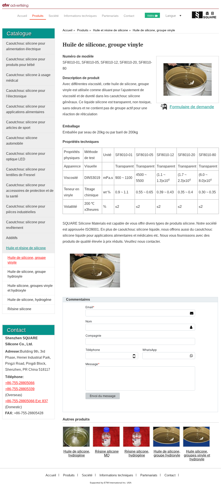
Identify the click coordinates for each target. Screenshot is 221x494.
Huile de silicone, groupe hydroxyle (167, 453)
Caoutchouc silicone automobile (21, 140)
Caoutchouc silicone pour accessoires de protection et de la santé (30, 190)
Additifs (11, 238)
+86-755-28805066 (20, 383)
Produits (82, 30)
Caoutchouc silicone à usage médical (28, 77)
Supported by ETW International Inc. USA (110, 482)
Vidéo (150, 15)
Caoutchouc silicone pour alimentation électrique (25, 46)
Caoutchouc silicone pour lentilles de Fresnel (25, 172)
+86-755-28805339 (20, 389)
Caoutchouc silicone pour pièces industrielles (25, 209)
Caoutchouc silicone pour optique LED (25, 156)
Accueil (67, 30)
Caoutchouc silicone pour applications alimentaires (25, 109)
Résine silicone (19, 309)
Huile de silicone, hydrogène (76, 453)
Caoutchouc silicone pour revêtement (25, 225)
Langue (171, 15)
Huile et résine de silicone (110, 30)
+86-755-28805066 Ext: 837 (26, 401)
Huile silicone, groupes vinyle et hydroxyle (197, 455)
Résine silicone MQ (107, 453)
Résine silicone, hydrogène (137, 453)
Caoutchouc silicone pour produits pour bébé (25, 62)
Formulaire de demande (192, 107)
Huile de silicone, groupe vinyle (154, 30)
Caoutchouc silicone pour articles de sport (25, 125)
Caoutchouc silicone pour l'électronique (25, 93)
